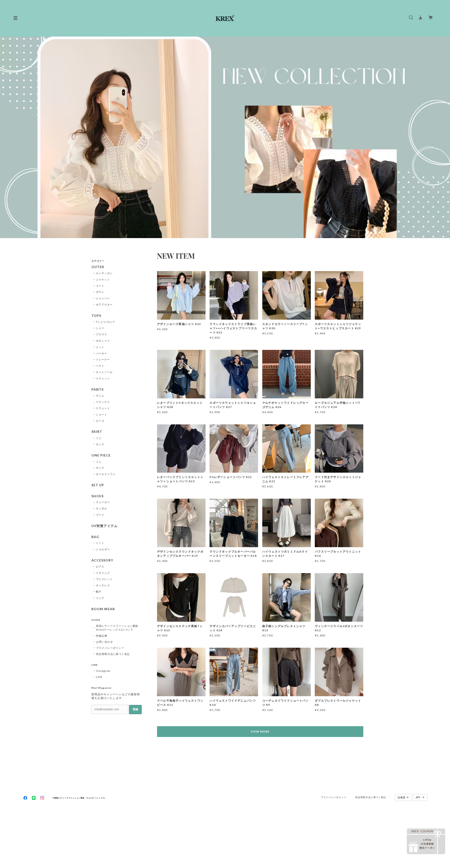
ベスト (100, 365)
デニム (100, 395)
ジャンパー (103, 298)
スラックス (103, 401)
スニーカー (103, 502)
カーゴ (100, 420)
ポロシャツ (103, 340)
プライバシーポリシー (110, 647)
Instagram (103, 670)
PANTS (97, 389)
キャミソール (104, 372)
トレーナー (103, 359)
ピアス (100, 566)
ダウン (100, 291)
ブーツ (100, 514)
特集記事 (101, 635)
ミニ (98, 437)
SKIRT (96, 432)
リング (100, 597)
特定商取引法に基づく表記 (113, 653)
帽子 (98, 591)
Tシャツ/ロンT (105, 321)
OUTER (97, 267)
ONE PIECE (101, 455)
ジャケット (103, 279)
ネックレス (103, 585)
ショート (101, 414)
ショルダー (103, 549)
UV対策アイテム (104, 526)
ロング (100, 444)
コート (100, 285)
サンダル (101, 508)
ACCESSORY (102, 560)
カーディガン (104, 273)
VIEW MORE (260, 731)
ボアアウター (104, 304)
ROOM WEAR (103, 609)
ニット (100, 346)
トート (100, 542)
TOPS (96, 316)
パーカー (101, 353)
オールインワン (106, 473)
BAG (95, 537)
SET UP (97, 485)
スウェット (103, 378)
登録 (135, 709)
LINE (99, 676)
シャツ (100, 327)
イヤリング (103, 572)
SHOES (97, 496)
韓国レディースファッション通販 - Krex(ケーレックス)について (118, 627)
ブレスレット (104, 578)
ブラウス (101, 334)
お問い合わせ (104, 641)
